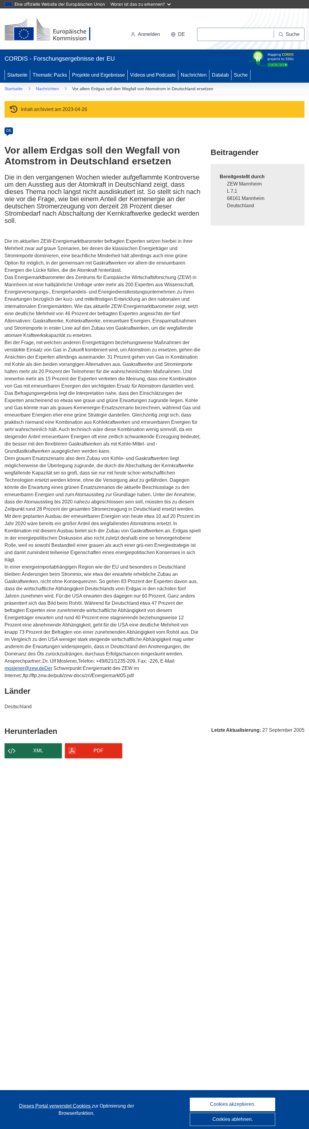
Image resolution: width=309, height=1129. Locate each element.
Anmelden (149, 34)
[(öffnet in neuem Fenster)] (53, 30)
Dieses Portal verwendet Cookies (55, 1105)
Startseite (17, 75)
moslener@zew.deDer (28, 668)
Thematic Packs (50, 75)
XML (38, 750)
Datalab (220, 75)
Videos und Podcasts (153, 75)
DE (8, 130)
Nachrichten (194, 75)
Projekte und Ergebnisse (98, 75)
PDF (99, 750)
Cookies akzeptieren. (232, 1104)
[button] (178, 34)
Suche (241, 75)
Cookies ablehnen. (232, 1119)
